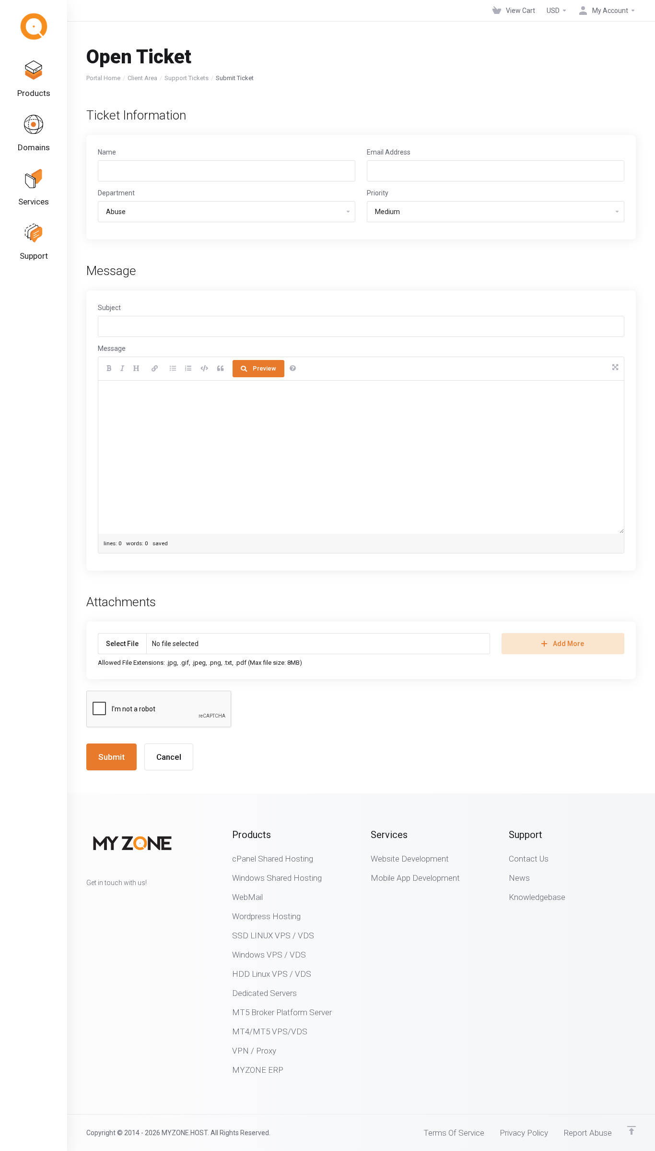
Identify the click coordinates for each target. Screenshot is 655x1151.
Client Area (142, 78)
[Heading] (136, 368)
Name (107, 152)
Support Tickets (186, 78)
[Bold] (109, 368)
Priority (377, 193)
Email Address (388, 152)
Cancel (168, 757)
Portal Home (103, 78)
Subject (109, 308)
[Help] (293, 368)
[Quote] (220, 368)
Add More (568, 643)
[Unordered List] (173, 368)
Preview (264, 368)
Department (116, 193)
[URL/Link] (155, 368)
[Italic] (122, 368)
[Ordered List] (188, 368)
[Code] (204, 368)
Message (112, 348)
